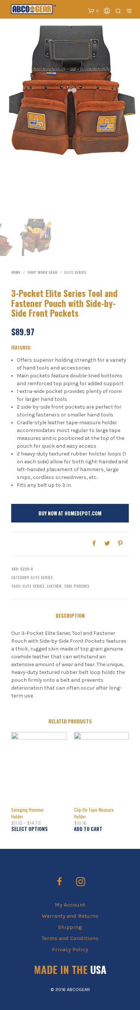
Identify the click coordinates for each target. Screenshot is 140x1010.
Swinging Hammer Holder (27, 812)
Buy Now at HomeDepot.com (70, 513)
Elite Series (75, 272)
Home (16, 272)
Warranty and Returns (70, 915)
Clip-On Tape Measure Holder (94, 812)
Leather (54, 586)
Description (70, 615)
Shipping (70, 927)
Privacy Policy (70, 949)
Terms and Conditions (70, 938)
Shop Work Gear (42, 272)
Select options (29, 828)
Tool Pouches (76, 586)
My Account (70, 904)
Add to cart (88, 828)
